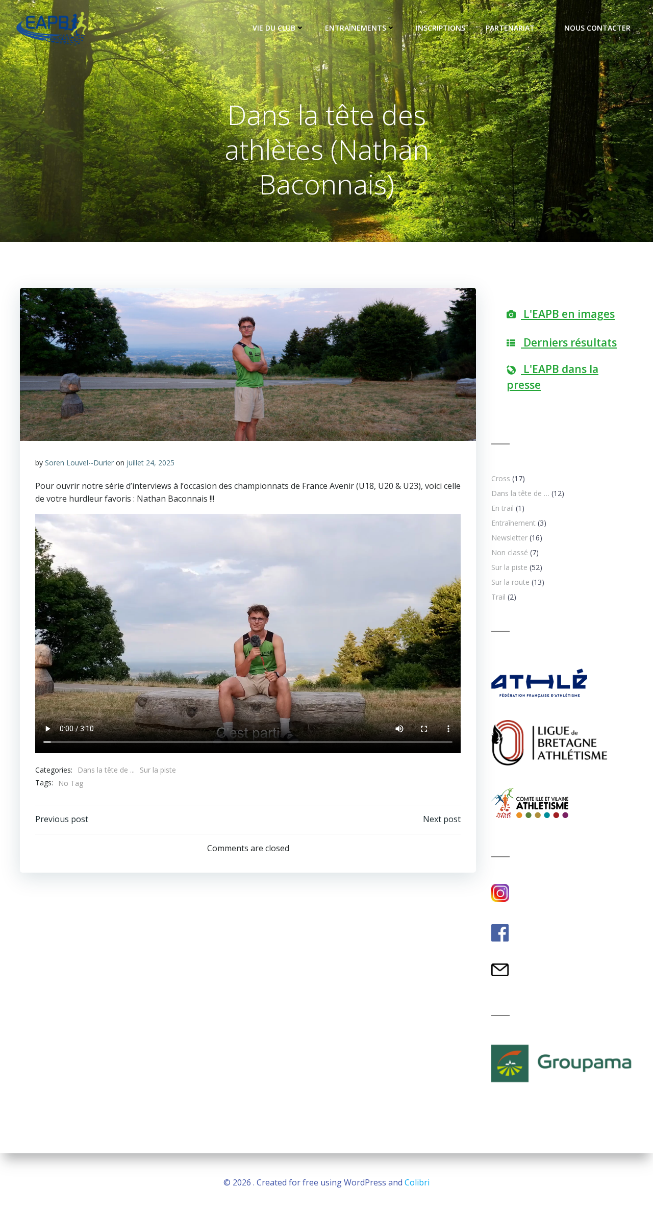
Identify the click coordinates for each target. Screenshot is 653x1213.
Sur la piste (158, 770)
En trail (502, 508)
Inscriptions (440, 28)
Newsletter (509, 537)
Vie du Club (274, 28)
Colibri (417, 1182)
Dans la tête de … (520, 493)
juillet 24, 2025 (150, 462)
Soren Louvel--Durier (79, 462)
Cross (500, 478)
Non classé (509, 552)
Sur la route (510, 582)
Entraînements (355, 28)
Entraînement (513, 523)
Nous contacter (597, 28)
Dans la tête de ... (106, 770)
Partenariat (510, 28)
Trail (498, 597)
